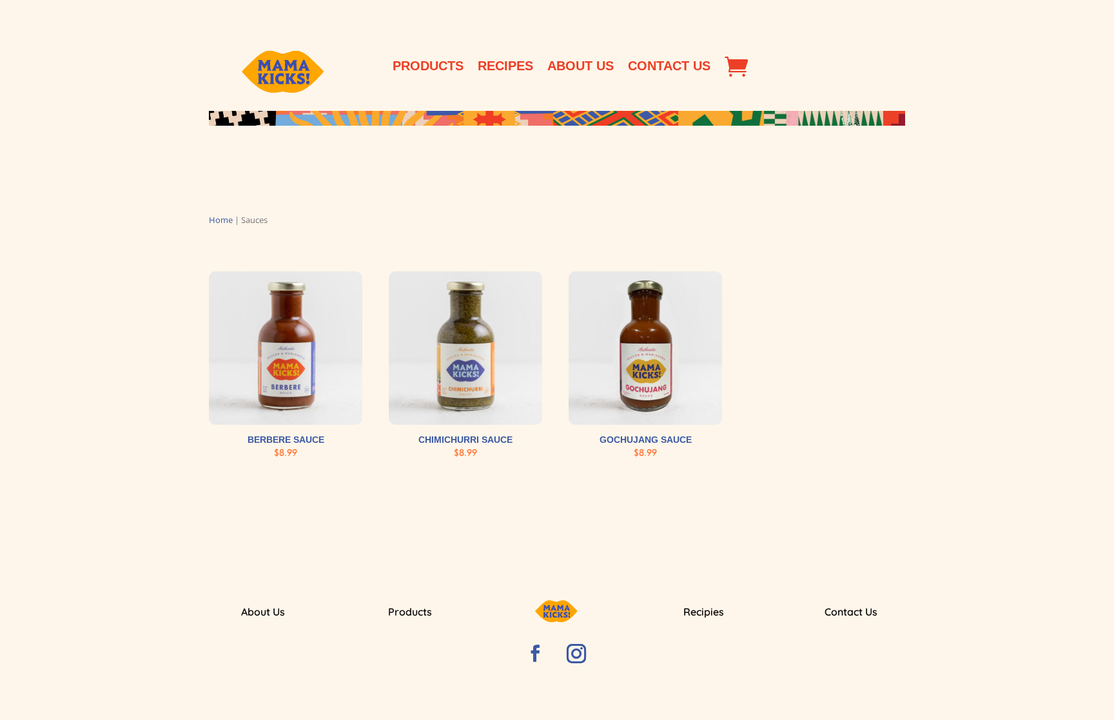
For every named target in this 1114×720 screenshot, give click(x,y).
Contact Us (669, 67)
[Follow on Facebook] (535, 653)
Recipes (505, 67)
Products (428, 67)
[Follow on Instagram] (576, 653)
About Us (580, 67)
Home (221, 220)
